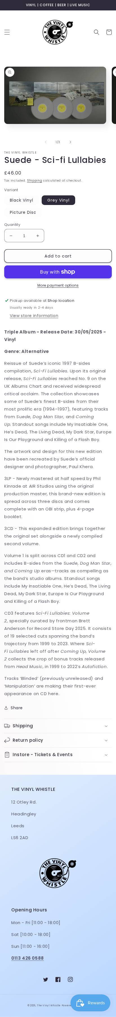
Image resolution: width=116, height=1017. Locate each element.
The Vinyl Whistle (49, 1005)
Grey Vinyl (58, 200)
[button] (7, 32)
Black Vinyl (21, 200)
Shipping (34, 180)
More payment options (58, 285)
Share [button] (17, 708)
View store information (34, 315)
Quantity (12, 224)
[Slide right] (70, 142)
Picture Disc (23, 212)
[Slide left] (45, 142)
